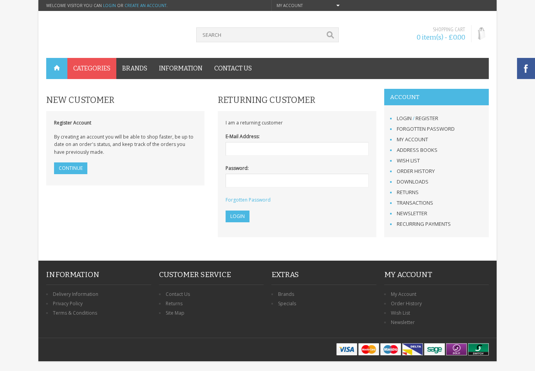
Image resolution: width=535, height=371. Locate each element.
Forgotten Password (426, 128)
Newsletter (412, 213)
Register (427, 118)
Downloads (412, 181)
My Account (412, 139)
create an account (145, 5)
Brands (286, 294)
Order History (416, 171)
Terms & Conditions (75, 313)
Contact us (233, 68)
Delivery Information (75, 294)
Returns (408, 192)
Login (404, 118)
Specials (287, 303)
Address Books (417, 149)
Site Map (175, 313)
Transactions (415, 202)
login (109, 5)
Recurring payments (424, 223)
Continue (71, 168)
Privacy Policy (68, 303)
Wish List (408, 160)
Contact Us (178, 294)
